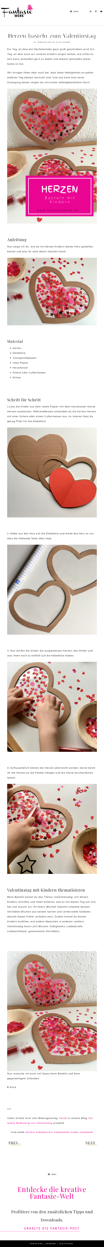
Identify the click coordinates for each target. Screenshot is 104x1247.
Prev (13, 1142)
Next (90, 1142)
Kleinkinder (86, 1132)
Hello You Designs (66, 1243)
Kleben (74, 1132)
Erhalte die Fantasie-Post (52, 1228)
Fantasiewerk (17, 12)
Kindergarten (61, 1132)
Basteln (30, 1132)
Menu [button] (76, 11)
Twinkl (63, 1118)
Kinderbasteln (44, 1132)
